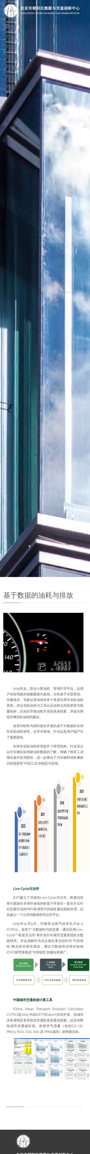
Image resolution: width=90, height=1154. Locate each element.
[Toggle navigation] (6, 26)
